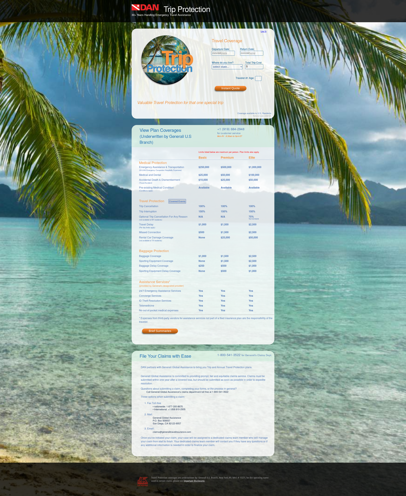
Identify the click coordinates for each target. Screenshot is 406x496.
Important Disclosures (194, 480)
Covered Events (177, 201)
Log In (263, 31)
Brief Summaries (160, 331)
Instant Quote (230, 88)
